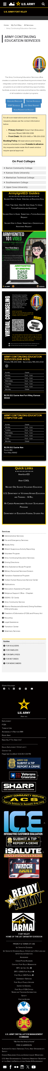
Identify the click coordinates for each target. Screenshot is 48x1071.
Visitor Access (24, 999)
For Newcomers (13, 663)
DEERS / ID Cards (11, 598)
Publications (9, 584)
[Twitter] (28, 1067)
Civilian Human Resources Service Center (21, 580)
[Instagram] (22, 1067)
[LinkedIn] (14, 689)
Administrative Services (14, 536)
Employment (6, 721)
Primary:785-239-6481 (13, 362)
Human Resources (8, 1055)
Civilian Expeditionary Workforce (30, 1055)
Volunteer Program (12, 553)
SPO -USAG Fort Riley (23, 971)
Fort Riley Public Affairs (24, 982)
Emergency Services (24, 979)
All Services (28, 25)
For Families (12, 650)
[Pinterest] (20, 689)
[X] (9, 689)
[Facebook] (4, 689)
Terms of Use (7, 728)
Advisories (24, 957)
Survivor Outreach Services (13, 1049)
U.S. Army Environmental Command (15, 1058)
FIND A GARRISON (24, 1045)
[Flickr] (16, 1067)
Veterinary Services (12, 631)
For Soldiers (12, 646)
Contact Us (6, 751)
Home (6, 25)
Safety (24, 996)
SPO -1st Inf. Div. (23, 968)
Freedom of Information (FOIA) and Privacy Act (23, 613)
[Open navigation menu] (5, 4)
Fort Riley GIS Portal (23, 975)
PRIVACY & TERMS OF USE (24, 944)
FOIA (4, 725)
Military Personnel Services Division (18, 571)
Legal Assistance (11, 622)
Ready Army (9, 545)
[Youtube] (33, 1067)
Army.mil (24, 716)
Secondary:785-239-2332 (33, 362)
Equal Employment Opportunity (14, 747)
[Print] (26, 689)
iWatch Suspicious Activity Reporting (19, 549)
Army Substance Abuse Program (17, 567)
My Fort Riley (16, 25)
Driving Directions (11, 562)
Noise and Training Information (24, 992)
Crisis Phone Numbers (24, 961)
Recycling (8, 618)
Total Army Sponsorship (34, 1049)
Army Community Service (14, 602)
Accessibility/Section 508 (12, 732)
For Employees (13, 654)
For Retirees (12, 659)
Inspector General (24, 986)
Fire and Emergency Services (16, 540)
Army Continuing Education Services (19, 558)
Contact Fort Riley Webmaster (24, 964)
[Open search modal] (43, 4)
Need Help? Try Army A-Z (11, 740)
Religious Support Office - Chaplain (18, 593)
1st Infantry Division (24, 947)
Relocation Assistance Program (17, 589)
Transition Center (11, 627)
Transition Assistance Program (16, 576)
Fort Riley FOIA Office (24, 989)
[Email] (32, 689)
